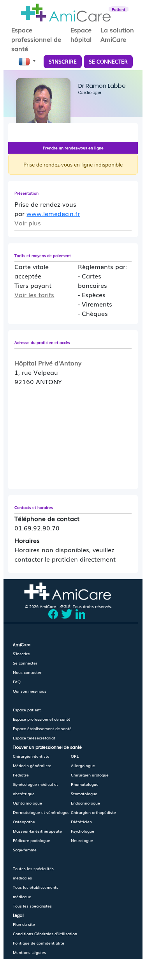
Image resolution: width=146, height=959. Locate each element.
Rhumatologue (85, 784)
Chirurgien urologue (90, 775)
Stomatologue (84, 793)
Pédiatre (21, 775)
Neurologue (82, 840)
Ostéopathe (24, 821)
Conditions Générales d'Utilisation (45, 933)
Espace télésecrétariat (34, 738)
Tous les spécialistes (32, 906)
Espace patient (27, 710)
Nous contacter (27, 672)
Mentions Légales (29, 952)
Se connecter (25, 663)
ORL (75, 756)
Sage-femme (25, 850)
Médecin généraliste (32, 765)
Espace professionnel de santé (41, 719)
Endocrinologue (85, 803)
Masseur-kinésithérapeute (37, 831)
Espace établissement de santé (42, 728)
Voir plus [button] (27, 222)
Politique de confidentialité (38, 943)
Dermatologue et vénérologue (41, 812)
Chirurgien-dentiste (31, 756)
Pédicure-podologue (31, 840)
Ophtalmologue (27, 803)
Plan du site (24, 924)
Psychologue (82, 831)
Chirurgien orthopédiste (93, 812)
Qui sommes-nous (29, 691)
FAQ (17, 681)
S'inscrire (21, 653)
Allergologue (83, 765)
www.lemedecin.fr (53, 213)
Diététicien (81, 821)
